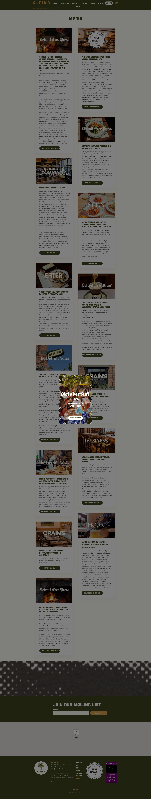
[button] (89, 377)
